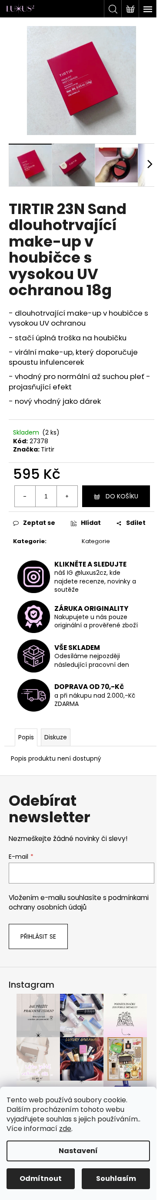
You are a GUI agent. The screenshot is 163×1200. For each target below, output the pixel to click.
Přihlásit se (38, 936)
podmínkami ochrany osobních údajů (79, 902)
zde (65, 1129)
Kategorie (96, 541)
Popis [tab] (26, 737)
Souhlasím (116, 1179)
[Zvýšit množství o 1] (67, 496)
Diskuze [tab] (55, 737)
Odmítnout (41, 1179)
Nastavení (78, 1151)
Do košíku (122, 496)
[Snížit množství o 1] (25, 496)
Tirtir (47, 449)
